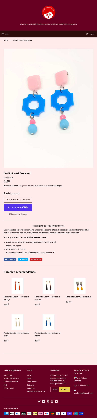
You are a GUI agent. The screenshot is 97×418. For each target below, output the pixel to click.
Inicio (6, 40)
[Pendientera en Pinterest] (48, 402)
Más (6, 34)
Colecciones (32, 382)
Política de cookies (11, 382)
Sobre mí (30, 385)
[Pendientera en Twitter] (39, 402)
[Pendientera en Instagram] (52, 402)
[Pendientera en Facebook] (43, 402)
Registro (64, 390)
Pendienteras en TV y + (36, 392)
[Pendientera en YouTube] (56, 402)
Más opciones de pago (18, 214)
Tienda (29, 378)
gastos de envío (28, 186)
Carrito (92, 34)
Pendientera (13, 409)
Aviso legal (8, 375)
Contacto (30, 388)
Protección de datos (11, 378)
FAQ (5, 385)
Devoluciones (9, 388)
